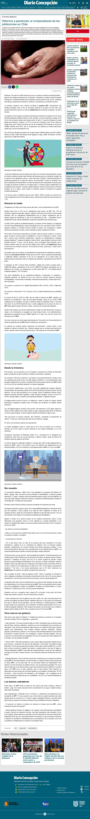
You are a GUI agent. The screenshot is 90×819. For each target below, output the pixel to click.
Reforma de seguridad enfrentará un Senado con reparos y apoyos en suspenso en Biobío (73, 117)
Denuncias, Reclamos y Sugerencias (66, 792)
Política (19, 7)
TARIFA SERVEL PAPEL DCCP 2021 (26, 792)
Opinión (59, 7)
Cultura (40, 7)
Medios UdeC (70, 7)
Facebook (86, 789)
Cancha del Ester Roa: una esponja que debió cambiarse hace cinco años (73, 49)
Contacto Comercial (62, 788)
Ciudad (8, 7)
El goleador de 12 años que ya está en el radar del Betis (73, 104)
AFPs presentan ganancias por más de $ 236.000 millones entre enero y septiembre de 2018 (32, 758)
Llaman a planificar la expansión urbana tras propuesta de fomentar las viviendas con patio (73, 75)
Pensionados (32, 728)
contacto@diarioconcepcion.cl (27, 787)
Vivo (77, 31)
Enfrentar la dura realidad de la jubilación (9, 756)
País (63, 7)
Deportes (32, 7)
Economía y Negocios (74, 130)
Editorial (13, 7)
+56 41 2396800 (46, 784)
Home (3, 7)
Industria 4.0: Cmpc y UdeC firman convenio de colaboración (77, 178)
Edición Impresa (85, 8)
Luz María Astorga (9, 38)
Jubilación (22, 728)
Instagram (86, 786)
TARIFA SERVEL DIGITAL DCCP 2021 (27, 789)
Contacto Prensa (61, 790)
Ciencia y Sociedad (50, 7)
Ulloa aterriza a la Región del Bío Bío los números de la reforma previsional (54, 757)
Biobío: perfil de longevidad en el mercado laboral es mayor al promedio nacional (73, 61)
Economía (25, 7)
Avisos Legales (74, 3)
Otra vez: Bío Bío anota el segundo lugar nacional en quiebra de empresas (77, 190)
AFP (16, 728)
